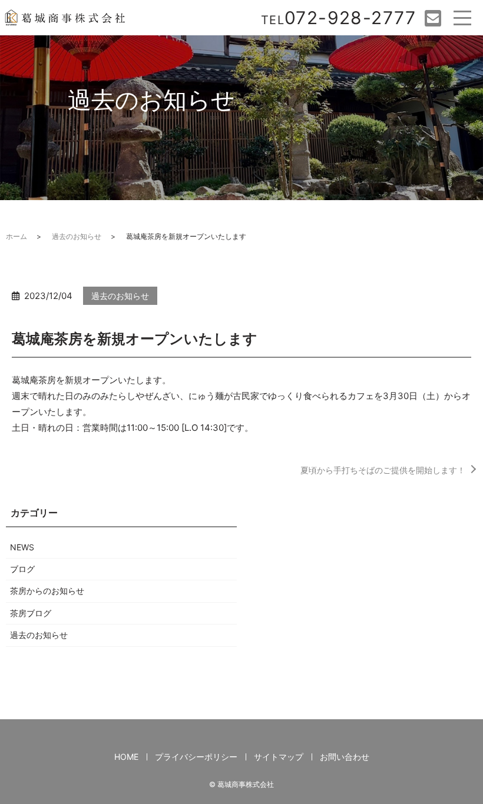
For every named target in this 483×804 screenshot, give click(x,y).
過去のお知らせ (76, 236)
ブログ (22, 569)
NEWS (22, 547)
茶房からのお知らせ (47, 591)
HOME (126, 757)
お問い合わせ (344, 757)
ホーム (16, 236)
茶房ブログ (30, 613)
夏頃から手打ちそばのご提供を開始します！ (382, 470)
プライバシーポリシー (196, 757)
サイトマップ (278, 757)
